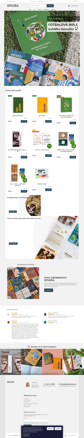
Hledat (50, 5)
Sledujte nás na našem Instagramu (43, 347)
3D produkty (13, 211)
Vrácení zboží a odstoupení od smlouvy (31, 403)
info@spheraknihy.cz (68, 384)
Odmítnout (50, 428)
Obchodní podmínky (27, 400)
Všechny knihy (13, 243)
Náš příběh (48, 290)
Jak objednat (33, 1)
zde (35, 432)
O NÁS (50, 1)
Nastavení (26, 435)
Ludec (75, 435)
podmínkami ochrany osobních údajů (41, 423)
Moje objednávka (27, 406)
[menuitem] (30, 10)
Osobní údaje (26, 401)
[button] (10, 48)
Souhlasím (58, 428)
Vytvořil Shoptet (70, 435)
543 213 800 (50, 384)
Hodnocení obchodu (42, 1)
